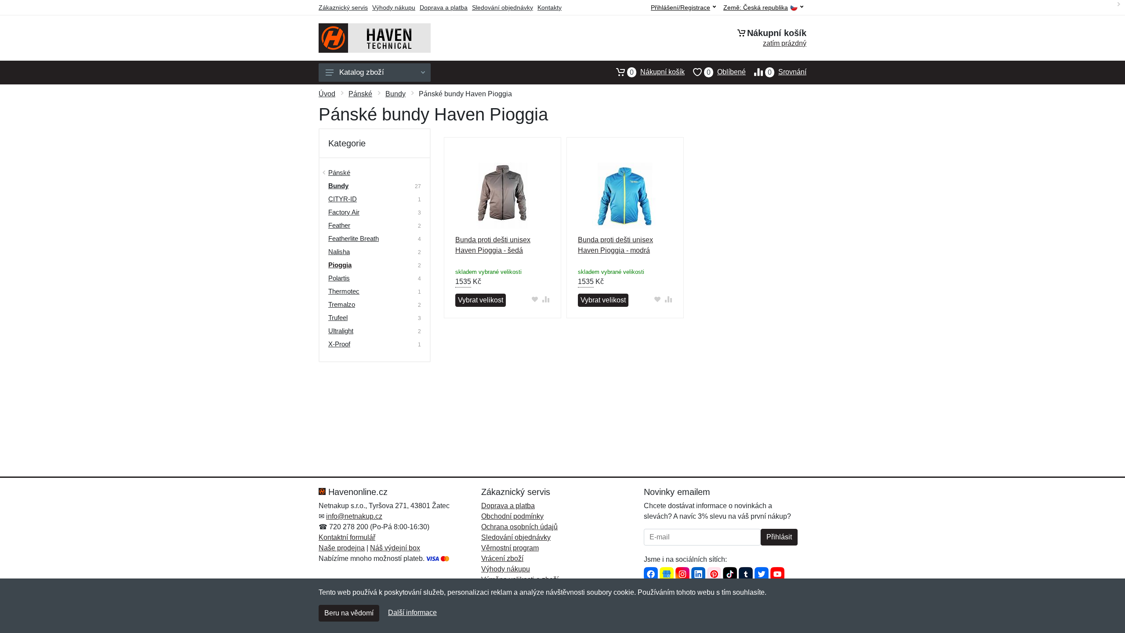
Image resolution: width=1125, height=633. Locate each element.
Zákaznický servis (343, 7)
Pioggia (340, 265)
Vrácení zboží (502, 558)
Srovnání (787, 72)
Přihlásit (779, 537)
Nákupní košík (657, 72)
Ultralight (340, 331)
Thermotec (343, 291)
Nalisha (339, 251)
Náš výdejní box (395, 548)
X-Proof (339, 344)
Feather (339, 225)
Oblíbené (726, 72)
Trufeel (338, 317)
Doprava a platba (444, 7)
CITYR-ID (342, 199)
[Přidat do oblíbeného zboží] (535, 299)
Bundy (395, 94)
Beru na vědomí (349, 613)
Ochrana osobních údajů (519, 527)
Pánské (360, 94)
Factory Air (343, 212)
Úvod (327, 94)
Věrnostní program (510, 548)
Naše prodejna (342, 548)
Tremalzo (341, 304)
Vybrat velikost (480, 300)
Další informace (412, 612)
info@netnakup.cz (354, 516)
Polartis (339, 278)
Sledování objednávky (502, 7)
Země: (755, 7)
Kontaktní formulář (347, 537)
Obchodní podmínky (512, 516)
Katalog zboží (361, 72)
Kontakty (549, 7)
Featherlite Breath (353, 238)
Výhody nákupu (393, 7)
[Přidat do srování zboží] (546, 299)
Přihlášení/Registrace (680, 7)
